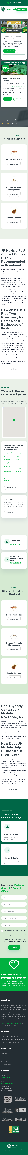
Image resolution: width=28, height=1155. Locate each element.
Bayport (6, 456)
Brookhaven (18, 463)
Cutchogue (18, 475)
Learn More (21, 50)
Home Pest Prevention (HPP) (10, 1036)
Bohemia (18, 459)
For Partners (5, 1056)
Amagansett (8, 453)
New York (12, 120)
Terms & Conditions (18, 1150)
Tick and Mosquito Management (14, 188)
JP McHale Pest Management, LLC (11, 1023)
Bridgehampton (9, 463)
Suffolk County (6, 123)
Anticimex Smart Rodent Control (11, 1042)
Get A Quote (7, 98)
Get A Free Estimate (9, 50)
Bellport (17, 456)
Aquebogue (18, 453)
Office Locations (14, 1152)
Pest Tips (4, 1053)
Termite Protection (14, 159)
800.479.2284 (5, 1077)
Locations (4, 120)
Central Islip (18, 471)
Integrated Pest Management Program (13, 1039)
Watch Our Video (19, 98)
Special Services (14, 218)
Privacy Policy (5, 1150)
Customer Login (6, 1064)
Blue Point (7, 459)
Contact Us (4, 1062)
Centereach (7, 471)
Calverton (7, 466)
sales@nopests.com (7, 1083)
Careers (3, 1059)
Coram (6, 475)
